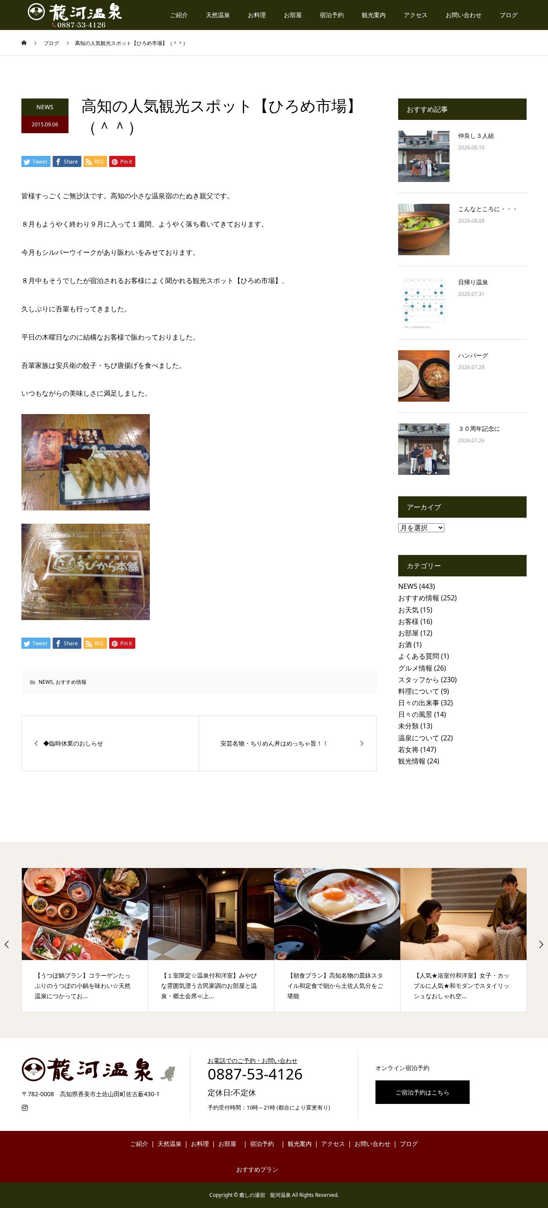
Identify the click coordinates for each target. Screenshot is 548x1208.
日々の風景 (415, 714)
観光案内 (374, 15)
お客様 (408, 621)
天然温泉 (218, 15)
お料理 (257, 15)
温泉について (418, 738)
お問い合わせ (464, 15)
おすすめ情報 (71, 682)
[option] (85, 940)
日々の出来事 (418, 702)
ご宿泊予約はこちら (423, 1092)
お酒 (405, 644)
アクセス (416, 15)
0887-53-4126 (255, 1074)
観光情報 (412, 761)
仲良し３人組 (476, 135)
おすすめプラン (257, 1169)
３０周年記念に (479, 428)
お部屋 (293, 15)
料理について (418, 691)
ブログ (509, 15)
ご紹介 (179, 15)
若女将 (408, 749)
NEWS (45, 107)
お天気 (408, 609)
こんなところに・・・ (488, 209)
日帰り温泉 (473, 282)
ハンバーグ (473, 355)
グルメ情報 (415, 668)
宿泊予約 (332, 15)
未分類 (408, 726)
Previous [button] (7, 944)
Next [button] (541, 944)
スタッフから (418, 679)
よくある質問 (418, 656)
